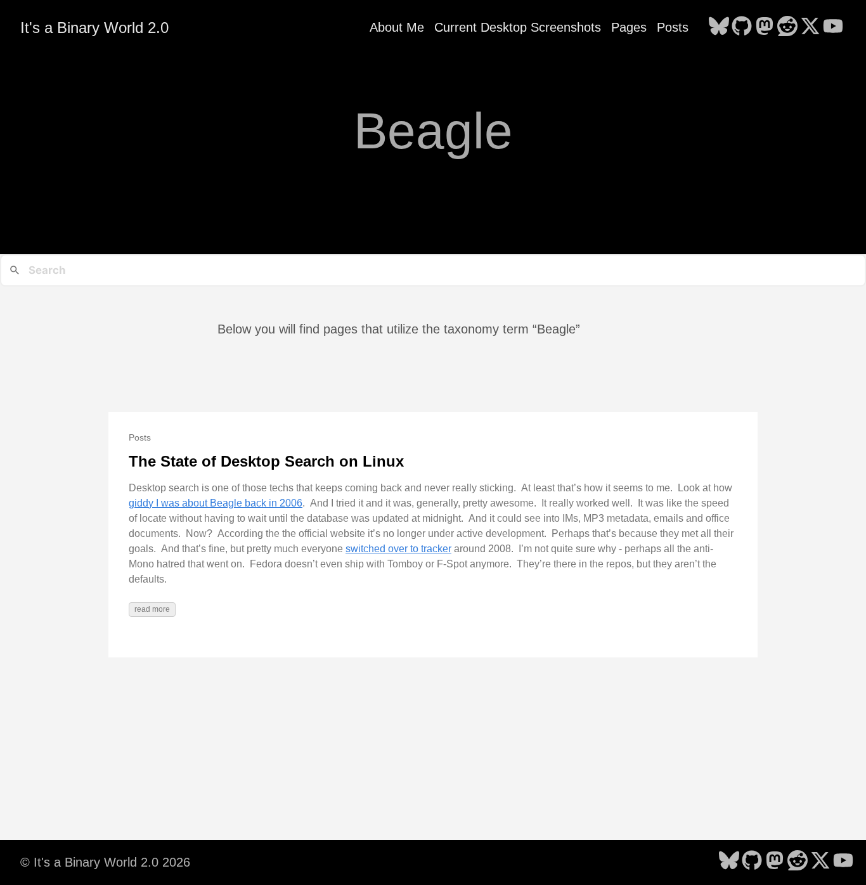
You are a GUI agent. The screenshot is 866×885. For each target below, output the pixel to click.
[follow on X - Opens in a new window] (810, 27)
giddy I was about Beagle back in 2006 (215, 503)
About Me (397, 27)
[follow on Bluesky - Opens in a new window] (719, 27)
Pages (629, 27)
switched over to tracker (398, 548)
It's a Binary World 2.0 (94, 27)
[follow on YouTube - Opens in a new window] (833, 27)
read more (152, 609)
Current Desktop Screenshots (517, 27)
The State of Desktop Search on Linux (266, 461)
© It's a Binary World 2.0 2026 (105, 862)
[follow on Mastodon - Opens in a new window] (764, 27)
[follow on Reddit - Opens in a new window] (787, 27)
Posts (672, 27)
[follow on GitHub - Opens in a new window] (742, 27)
